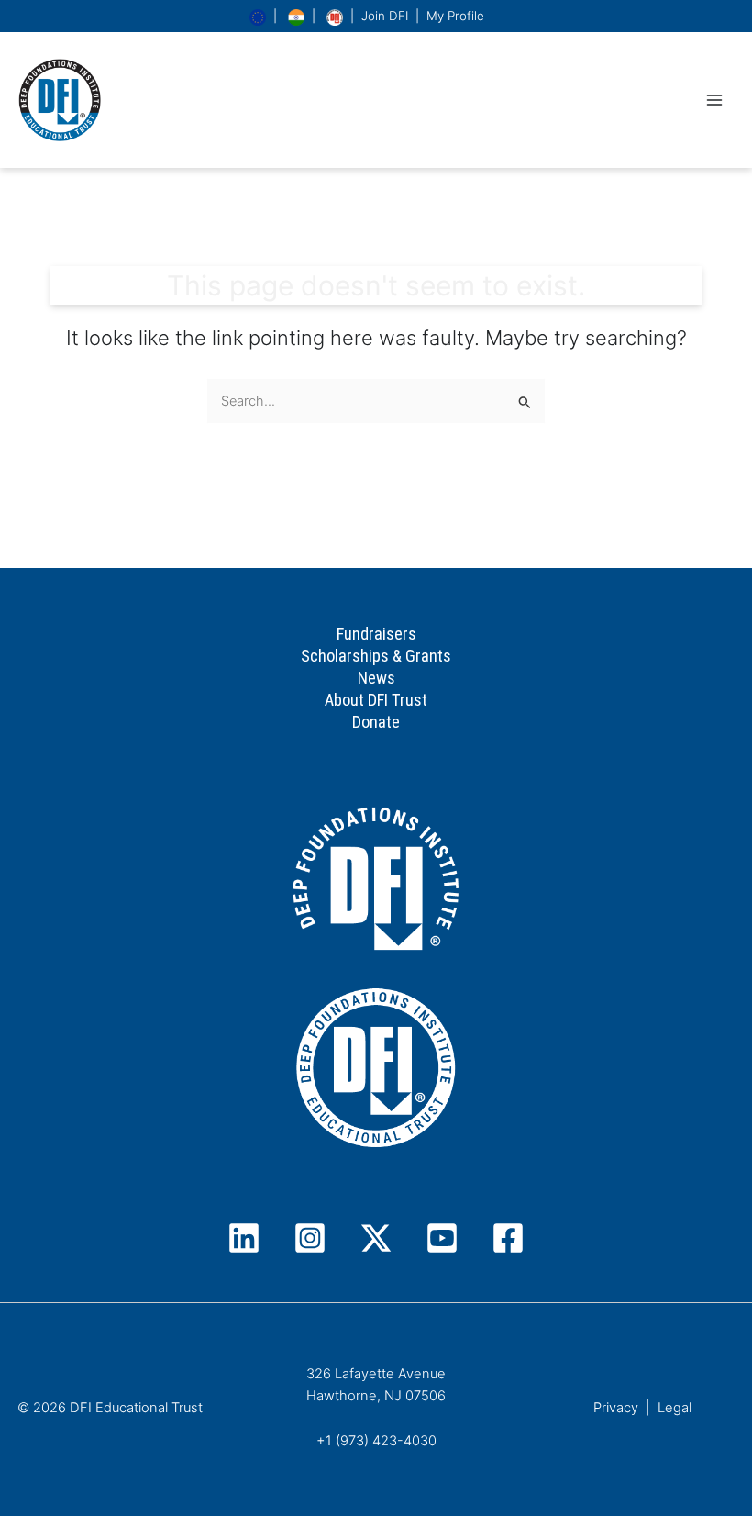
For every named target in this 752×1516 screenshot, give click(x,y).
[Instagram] (309, 1237)
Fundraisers (376, 633)
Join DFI (384, 15)
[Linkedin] (243, 1237)
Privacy (615, 1407)
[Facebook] (508, 1237)
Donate (376, 721)
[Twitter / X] (376, 1237)
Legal (674, 1407)
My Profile (455, 15)
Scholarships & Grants (376, 655)
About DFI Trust (376, 699)
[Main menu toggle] (714, 100)
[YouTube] (442, 1237)
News (376, 677)
